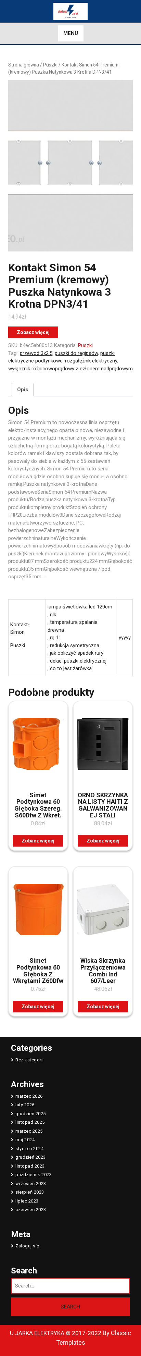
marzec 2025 (29, 1131)
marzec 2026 (29, 1096)
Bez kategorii (29, 1059)
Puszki (50, 64)
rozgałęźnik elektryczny (91, 361)
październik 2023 (33, 1174)
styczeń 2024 (29, 1148)
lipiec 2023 (27, 1201)
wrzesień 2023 (30, 1183)
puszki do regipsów (76, 353)
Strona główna (23, 64)
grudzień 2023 (30, 1157)
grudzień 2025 (30, 1113)
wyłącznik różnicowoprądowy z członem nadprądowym (70, 369)
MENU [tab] (70, 33)
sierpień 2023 (29, 1192)
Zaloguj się (27, 1245)
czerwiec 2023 (30, 1209)
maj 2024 (25, 1139)
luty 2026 (25, 1104)
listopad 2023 (30, 1166)
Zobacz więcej (33, 332)
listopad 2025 (30, 1122)
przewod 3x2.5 (36, 353)
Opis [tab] (22, 389)
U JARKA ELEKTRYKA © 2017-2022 (55, 1333)
